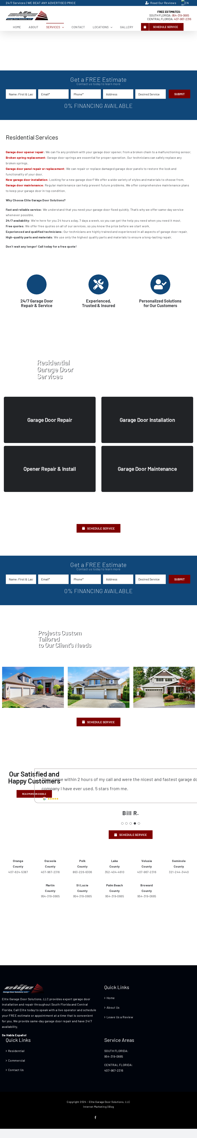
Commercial (16, 1060)
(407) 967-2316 (74, 516)
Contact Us (16, 1070)
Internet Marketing (94, 1106)
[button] (122, 823)
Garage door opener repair (25, 152)
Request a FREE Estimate (121, 516)
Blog (111, 1106)
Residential (16, 1051)
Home (111, 998)
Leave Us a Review (120, 1017)
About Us (113, 1007)
